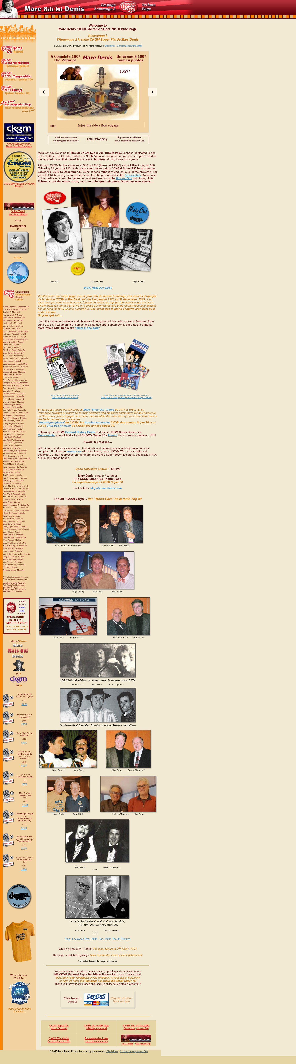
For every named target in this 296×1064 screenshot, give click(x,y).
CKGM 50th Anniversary (19, 144)
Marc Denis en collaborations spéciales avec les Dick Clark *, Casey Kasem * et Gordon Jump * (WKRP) (126, 396)
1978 (24, 784)
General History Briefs (80, 432)
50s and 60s (133, 175)
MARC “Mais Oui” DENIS (98, 287)
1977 (24, 765)
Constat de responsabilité (129, 46)
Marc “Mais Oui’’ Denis (98, 409)
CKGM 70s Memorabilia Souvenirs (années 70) (136, 1027)
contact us (74, 451)
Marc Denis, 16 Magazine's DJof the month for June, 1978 (65, 396)
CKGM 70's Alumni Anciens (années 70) (59, 1040)
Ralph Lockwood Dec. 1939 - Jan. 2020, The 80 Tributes (97, 938)
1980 (24, 869)
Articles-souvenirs (97, 422)
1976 (24, 743)
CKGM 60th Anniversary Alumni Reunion (19, 185)
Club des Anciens (59, 425)
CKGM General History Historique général (96, 1027)
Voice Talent (18, 211)
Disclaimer (110, 46)
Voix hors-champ (18, 214)
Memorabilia (46, 435)
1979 (24, 828)
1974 (24, 704)
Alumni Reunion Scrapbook (19, 146)
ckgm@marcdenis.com (106, 488)
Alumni (112, 435)
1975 (24, 724)
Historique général (52, 422)
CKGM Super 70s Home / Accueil (58, 1027)
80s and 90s (124, 178)
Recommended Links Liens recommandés (96, 1040)
